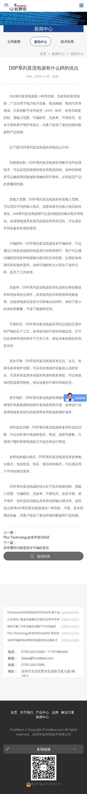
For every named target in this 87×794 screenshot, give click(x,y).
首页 (43, 53)
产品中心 (42, 712)
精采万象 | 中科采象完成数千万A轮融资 (31, 626)
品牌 (55, 712)
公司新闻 (13, 41)
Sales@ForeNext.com (37, 658)
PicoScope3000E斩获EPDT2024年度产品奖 (33, 612)
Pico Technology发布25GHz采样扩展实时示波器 (33, 633)
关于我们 (26, 712)
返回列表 (43, 556)
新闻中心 (58, 53)
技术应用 (67, 41)
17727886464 (58, 651)
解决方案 (67, 712)
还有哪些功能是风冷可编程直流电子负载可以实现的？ (26, 548)
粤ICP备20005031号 (46, 784)
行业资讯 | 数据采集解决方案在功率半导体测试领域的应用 (33, 619)
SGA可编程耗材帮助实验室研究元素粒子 (32, 640)
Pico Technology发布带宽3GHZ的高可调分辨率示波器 (26, 537)
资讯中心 (40, 41)
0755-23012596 (33, 651)
